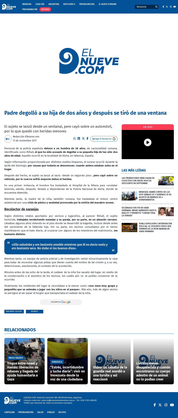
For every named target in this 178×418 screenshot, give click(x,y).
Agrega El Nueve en (102, 138)
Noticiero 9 (69, 4)
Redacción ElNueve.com (26, 136)
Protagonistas (87, 4)
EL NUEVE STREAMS (107, 4)
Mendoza (26, 4)
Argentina (53, 4)
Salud (40, 412)
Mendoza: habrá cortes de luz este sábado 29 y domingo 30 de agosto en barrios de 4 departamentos (155, 196)
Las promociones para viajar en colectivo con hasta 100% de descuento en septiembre (138, 181)
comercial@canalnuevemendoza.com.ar (58, 400)
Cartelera (9, 412)
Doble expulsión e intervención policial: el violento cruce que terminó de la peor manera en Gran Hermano (155, 227)
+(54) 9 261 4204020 (88, 400)
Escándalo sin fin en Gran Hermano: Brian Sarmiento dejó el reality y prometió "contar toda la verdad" (139, 212)
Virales (51, 412)
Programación (29, 9)
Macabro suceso (14, 311)
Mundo (34, 311)
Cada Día (39, 4)
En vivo (45, 9)
